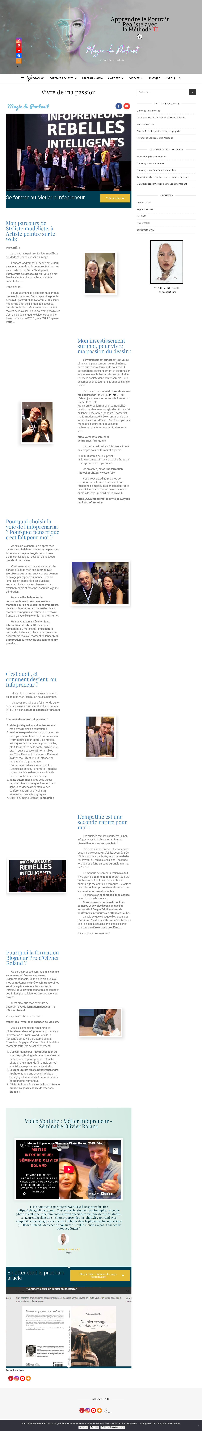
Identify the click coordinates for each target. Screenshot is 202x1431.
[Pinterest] (10, 1376)
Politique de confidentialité (113, 1427)
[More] (28, 1376)
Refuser (94, 1427)
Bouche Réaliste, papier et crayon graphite (158, 131)
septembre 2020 (145, 209)
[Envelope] (126, 106)
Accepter (83, 1427)
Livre (168, 78)
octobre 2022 (144, 202)
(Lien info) (111, 394)
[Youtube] (22, 1376)
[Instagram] (16, 1376)
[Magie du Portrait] (29, 78)
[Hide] (17, 66)
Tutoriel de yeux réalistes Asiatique (155, 137)
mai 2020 (141, 216)
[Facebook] (118, 106)
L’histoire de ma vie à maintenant (171, 176)
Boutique (154, 78)
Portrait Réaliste (61, 78)
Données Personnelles (148, 110)
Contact (134, 78)
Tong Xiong (143, 156)
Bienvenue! (37, 78)
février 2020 (143, 222)
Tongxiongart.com (166, 291)
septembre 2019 (145, 229)
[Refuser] (198, 1425)
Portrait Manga (92, 78)
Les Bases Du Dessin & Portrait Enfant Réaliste (161, 117)
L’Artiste (114, 78)
